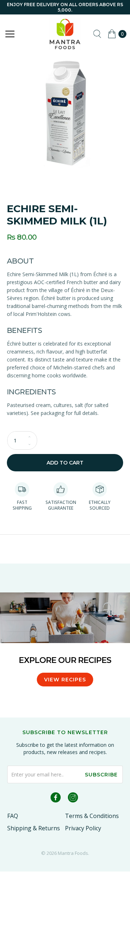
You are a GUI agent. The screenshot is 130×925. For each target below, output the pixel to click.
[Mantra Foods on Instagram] (73, 798)
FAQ (12, 816)
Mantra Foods (73, 853)
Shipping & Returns (33, 828)
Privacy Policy (83, 828)
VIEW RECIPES (65, 679)
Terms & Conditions (92, 816)
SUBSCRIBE (101, 774)
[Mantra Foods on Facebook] (56, 798)
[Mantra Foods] (65, 34)
